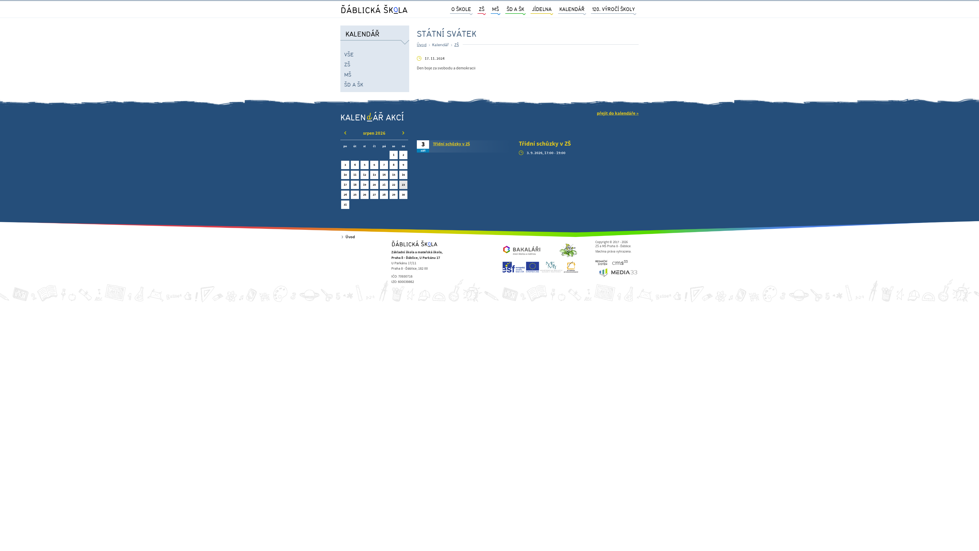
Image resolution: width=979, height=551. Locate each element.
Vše (349, 54)
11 (354, 175)
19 (364, 185)
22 (393, 185)
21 (383, 185)
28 (383, 195)
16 (403, 175)
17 (345, 185)
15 (393, 175)
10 (345, 175)
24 (345, 195)
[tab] (464, 146)
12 (364, 175)
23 (403, 185)
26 (364, 195)
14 (383, 175)
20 (374, 185)
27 (374, 195)
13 (374, 175)
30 (403, 195)
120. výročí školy (613, 9)
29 (393, 195)
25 (354, 195)
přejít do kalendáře (616, 113)
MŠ (347, 74)
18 (354, 185)
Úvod (422, 44)
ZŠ (347, 64)
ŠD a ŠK (353, 84)
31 (345, 205)
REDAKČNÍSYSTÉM (601, 263)
